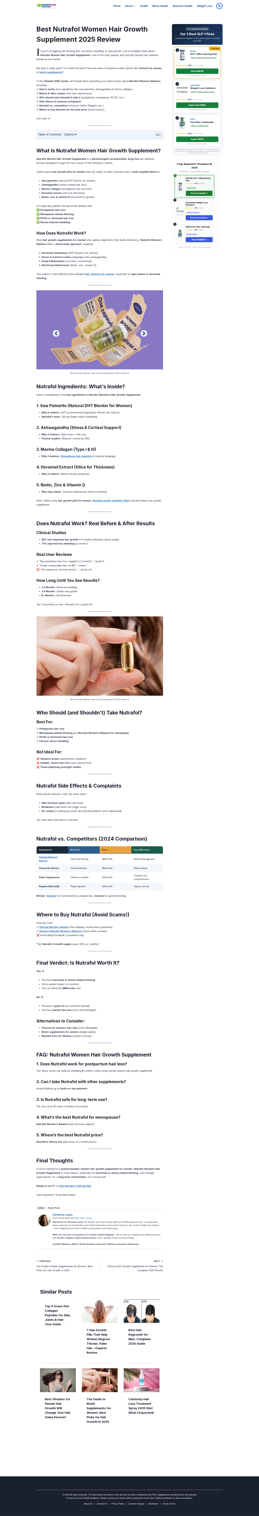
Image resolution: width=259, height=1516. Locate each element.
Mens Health (160, 6)
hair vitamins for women (99, 274)
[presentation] (100, 1311)
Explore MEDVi (197, 139)
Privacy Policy (117, 1503)
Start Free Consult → (199, 218)
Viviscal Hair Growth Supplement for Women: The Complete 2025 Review (135, 1266)
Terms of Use (169, 1503)
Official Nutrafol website (53, 927)
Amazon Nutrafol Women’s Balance (60, 931)
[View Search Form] (219, 6)
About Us (88, 1503)
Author (41, 1208)
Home (117, 6)
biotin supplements (50, 72)
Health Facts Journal (83, 1218)
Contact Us (102, 1503)
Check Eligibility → (199, 240)
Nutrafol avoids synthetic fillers (111, 500)
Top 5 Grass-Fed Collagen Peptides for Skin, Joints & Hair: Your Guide (58, 1315)
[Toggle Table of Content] (156, 134)
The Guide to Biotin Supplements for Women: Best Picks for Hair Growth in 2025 (64, 1266)
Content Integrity (136, 1503)
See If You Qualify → (199, 193)
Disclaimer (153, 1503)
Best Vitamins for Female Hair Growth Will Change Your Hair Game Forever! (57, 1408)
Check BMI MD (197, 71)
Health (144, 6)
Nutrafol (51, 895)
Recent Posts (54, 1208)
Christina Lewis (63, 1214)
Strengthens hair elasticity (76, 456)
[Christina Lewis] (44, 1220)
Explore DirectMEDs (197, 105)
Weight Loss (205, 6)
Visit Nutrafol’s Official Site (74, 1186)
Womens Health (182, 6)
